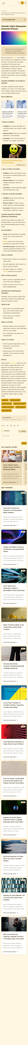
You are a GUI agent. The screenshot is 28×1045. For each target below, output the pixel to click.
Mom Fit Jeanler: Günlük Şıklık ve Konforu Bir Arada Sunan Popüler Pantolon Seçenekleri (13, 781)
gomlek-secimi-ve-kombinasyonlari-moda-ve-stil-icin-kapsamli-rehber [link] (13, 13)
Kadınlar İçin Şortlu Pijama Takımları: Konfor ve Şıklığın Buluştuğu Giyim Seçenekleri (13, 820)
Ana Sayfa (4, 11)
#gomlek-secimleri (7, 407)
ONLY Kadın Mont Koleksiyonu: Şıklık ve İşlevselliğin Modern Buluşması (14, 588)
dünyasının (13, 363)
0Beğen (23, 431)
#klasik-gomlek (20, 407)
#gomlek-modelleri (19, 403)
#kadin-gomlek (6, 403)
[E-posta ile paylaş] (14, 425)
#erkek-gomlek (15, 400)
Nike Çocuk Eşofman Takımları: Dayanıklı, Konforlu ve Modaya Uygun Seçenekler (13, 937)
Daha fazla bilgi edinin (9, 482)
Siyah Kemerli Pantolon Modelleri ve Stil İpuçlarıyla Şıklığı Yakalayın (12, 510)
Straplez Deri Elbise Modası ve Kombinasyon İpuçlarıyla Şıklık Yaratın (13, 549)
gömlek (14, 57)
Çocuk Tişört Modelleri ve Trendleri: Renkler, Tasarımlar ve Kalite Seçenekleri (13, 705)
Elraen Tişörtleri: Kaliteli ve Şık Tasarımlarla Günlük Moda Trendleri (13, 627)
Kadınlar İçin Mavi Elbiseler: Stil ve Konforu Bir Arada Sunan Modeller (14, 898)
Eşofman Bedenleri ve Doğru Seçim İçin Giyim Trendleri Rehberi (13, 859)
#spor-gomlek (6, 410)
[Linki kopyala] (18, 425)
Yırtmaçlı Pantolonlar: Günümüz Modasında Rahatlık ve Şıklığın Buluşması (13, 666)
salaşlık (5, 271)
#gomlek (5, 400)
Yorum (24, 443)
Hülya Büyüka (6, 417)
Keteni (5, 241)
